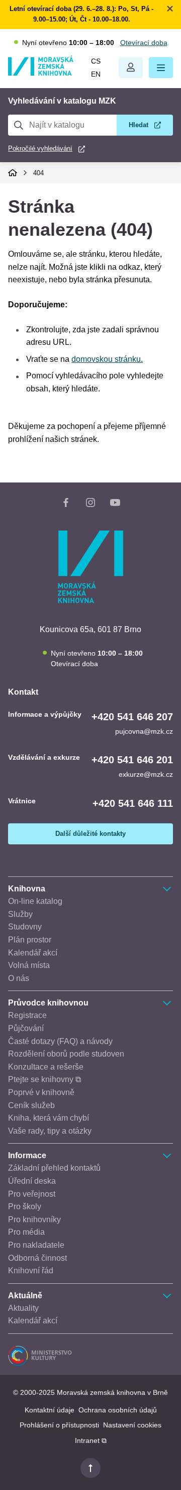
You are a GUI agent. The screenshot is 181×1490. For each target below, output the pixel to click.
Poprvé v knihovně (41, 1092)
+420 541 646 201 (132, 759)
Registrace (27, 1015)
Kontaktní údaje (49, 1410)
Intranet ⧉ (91, 1440)
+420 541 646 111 (133, 803)
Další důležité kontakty (90, 833)
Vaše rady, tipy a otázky (50, 1131)
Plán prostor (29, 939)
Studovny (25, 926)
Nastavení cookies (132, 1425)
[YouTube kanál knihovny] (115, 504)
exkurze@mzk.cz (146, 774)
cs (96, 61)
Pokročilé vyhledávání (40, 148)
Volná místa (29, 965)
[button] (161, 67)
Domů (12, 172)
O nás (18, 978)
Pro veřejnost (31, 1194)
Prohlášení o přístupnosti (59, 1425)
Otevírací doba (143, 43)
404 (38, 173)
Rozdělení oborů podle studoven (66, 1054)
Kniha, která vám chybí (48, 1118)
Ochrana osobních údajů (117, 1410)
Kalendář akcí (32, 952)
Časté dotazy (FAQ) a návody (60, 1041)
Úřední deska (32, 1181)
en (96, 74)
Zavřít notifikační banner (170, 8)
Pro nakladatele (36, 1245)
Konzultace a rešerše (45, 1067)
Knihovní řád (30, 1270)
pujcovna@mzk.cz (144, 731)
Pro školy (24, 1206)
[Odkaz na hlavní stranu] (40, 73)
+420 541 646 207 (132, 716)
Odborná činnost (37, 1258)
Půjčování (26, 1028)
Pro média (26, 1232)
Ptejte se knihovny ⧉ (44, 1079)
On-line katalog (35, 901)
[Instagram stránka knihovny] (90, 504)
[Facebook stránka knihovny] (66, 504)
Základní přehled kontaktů (54, 1168)
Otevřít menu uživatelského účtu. (131, 67)
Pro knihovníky (34, 1219)
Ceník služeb (31, 1105)
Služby (20, 914)
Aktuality (23, 1308)
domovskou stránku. (107, 359)
